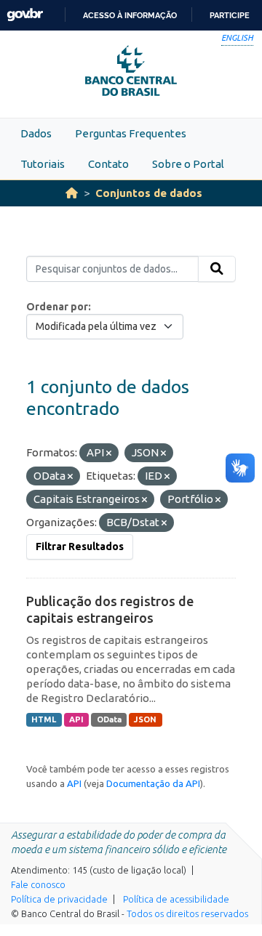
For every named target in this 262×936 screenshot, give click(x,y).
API (76, 719)
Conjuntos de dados (148, 193)
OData (109, 719)
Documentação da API (153, 783)
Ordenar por (57, 306)
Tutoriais (42, 164)
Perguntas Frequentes (130, 133)
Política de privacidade (59, 899)
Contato (108, 164)
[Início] (72, 193)
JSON (145, 719)
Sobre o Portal (188, 164)
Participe (230, 15)
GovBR (25, 15)
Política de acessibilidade (176, 899)
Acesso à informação (130, 15)
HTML (43, 719)
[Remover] (108, 453)
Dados (36, 133)
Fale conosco (38, 884)
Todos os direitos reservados (187, 913)
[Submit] (217, 269)
